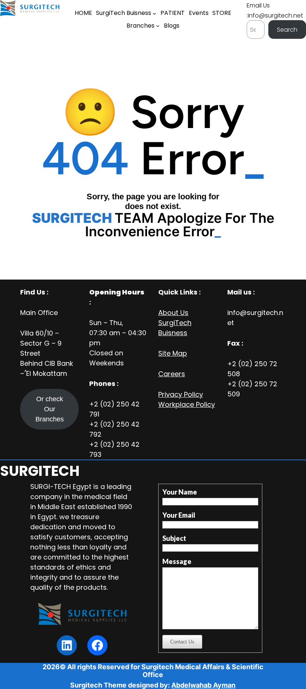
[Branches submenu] (158, 26)
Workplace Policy (186, 404)
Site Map (172, 353)
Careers (171, 373)
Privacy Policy (180, 394)
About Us (173, 312)
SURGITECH (39, 471)
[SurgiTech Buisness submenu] (154, 13)
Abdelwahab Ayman (203, 685)
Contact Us (182, 642)
